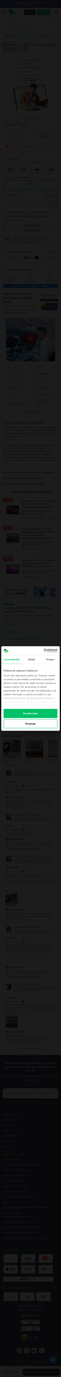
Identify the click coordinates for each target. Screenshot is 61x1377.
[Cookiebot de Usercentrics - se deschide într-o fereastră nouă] (43, 651)
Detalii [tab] (31, 659)
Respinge (30, 723)
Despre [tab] (50, 659)
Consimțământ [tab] (12, 659)
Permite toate (30, 713)
